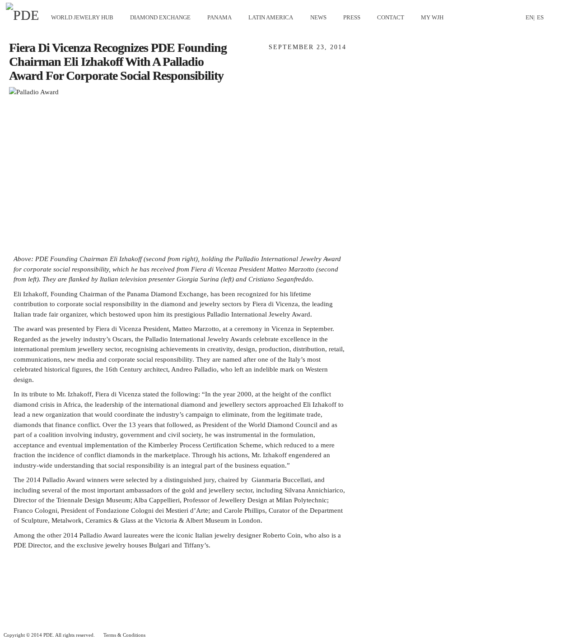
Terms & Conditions (124, 635)
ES (540, 17)
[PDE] (25, 15)
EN (529, 17)
